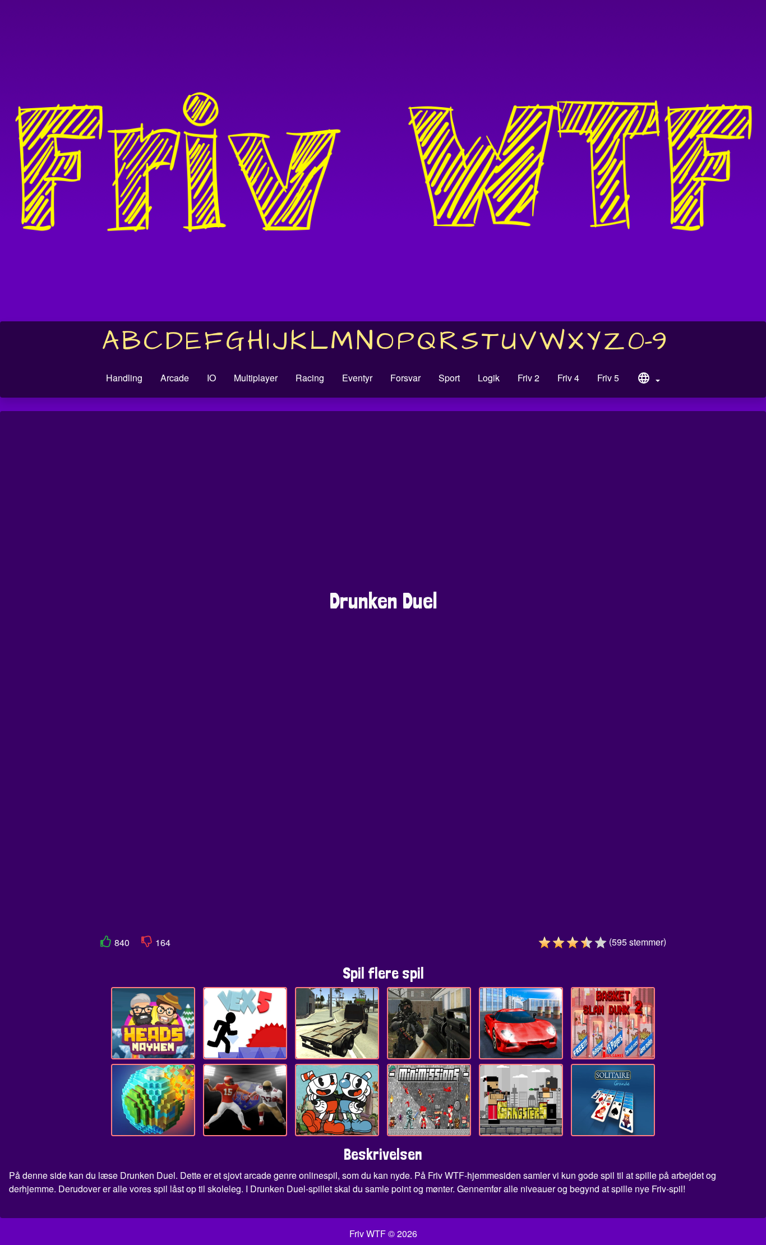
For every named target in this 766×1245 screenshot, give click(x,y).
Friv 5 (608, 377)
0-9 (647, 341)
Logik (489, 377)
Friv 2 (528, 377)
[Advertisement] (383, 505)
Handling (124, 377)
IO (211, 377)
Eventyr (357, 377)
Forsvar (405, 377)
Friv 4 (568, 377)
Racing (310, 377)
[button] (648, 380)
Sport (449, 377)
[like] (106, 943)
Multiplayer (256, 377)
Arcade (174, 377)
